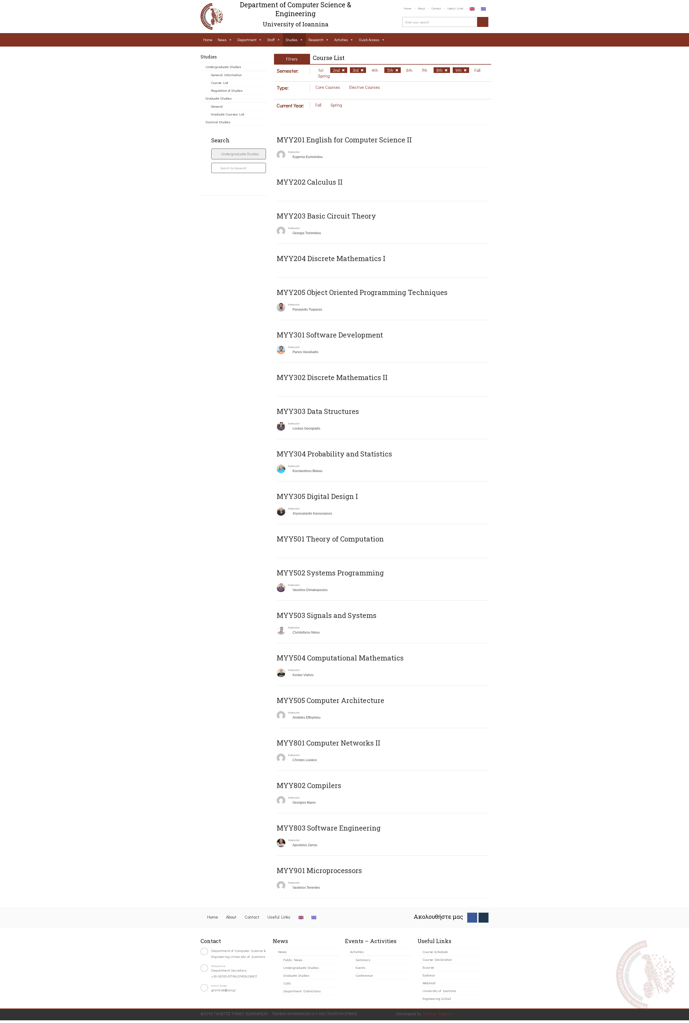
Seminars (363, 959)
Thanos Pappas (437, 1013)
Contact (436, 8)
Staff (271, 39)
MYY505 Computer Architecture (330, 700)
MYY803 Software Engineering (329, 827)
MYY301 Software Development (330, 334)
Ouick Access (369, 39)
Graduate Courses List (227, 114)
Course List (219, 82)
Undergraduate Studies (223, 66)
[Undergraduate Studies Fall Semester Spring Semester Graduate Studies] (238, 154)
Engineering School (437, 998)
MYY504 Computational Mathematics (340, 657)
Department (246, 39)
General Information (226, 74)
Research (316, 39)
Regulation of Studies (226, 90)
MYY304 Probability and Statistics (334, 453)
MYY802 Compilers (309, 785)
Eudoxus (429, 975)
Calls (287, 983)
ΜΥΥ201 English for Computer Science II (344, 139)
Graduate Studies (218, 98)
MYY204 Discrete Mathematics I (331, 258)
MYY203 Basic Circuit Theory (326, 215)
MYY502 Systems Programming (330, 572)
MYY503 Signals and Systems (327, 615)
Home (407, 8)
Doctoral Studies (218, 121)
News (222, 39)
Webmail (429, 982)
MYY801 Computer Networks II (328, 742)
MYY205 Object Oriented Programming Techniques (362, 292)
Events (360, 967)
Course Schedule (435, 951)
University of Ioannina (439, 990)
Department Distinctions (302, 991)
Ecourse (428, 967)
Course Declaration (437, 959)
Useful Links (455, 8)
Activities (341, 39)
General (217, 106)
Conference (364, 975)
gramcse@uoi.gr (223, 989)
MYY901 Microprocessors (319, 870)
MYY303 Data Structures (318, 411)
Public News (292, 959)
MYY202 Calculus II (310, 182)
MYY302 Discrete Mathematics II (332, 377)
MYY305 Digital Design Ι (317, 496)
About (421, 8)
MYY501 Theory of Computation (330, 538)
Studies (292, 39)
